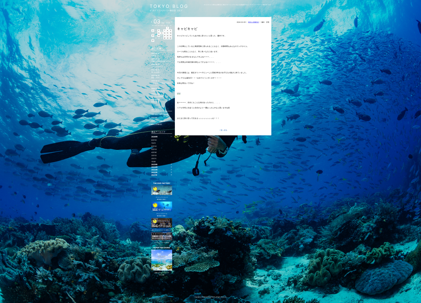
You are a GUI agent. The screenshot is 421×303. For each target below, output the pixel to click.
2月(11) (153, 158)
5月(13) (154, 149)
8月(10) (154, 140)
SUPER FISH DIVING (161, 248)
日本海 (155, 55)
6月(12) (154, 146)
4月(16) (154, 152)
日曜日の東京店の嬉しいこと (161, 60)
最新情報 (154, 118)
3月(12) (154, 155)
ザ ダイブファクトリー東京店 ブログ (166, 10)
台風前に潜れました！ (159, 90)
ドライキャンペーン (158, 66)
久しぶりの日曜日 (157, 95)
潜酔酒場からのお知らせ (159, 114)
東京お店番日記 (253, 22)
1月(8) (153, 161)
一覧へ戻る (223, 130)
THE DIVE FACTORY (161, 183)
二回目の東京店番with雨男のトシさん (161, 83)
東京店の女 (155, 101)
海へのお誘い (156, 71)
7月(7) (153, 143)
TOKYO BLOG (169, 6)
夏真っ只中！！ (156, 76)
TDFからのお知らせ (158, 121)
